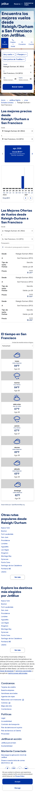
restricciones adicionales (17, 673)
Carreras (5, 703)
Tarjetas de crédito (8, 687)
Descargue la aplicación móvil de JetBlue (13, 756)
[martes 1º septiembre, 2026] (26, 188)
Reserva (18, 4)
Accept (17, 782)
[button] (22, 54)
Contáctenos (6, 709)
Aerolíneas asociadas (9, 693)
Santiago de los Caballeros (11, 565)
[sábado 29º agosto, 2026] (16, 188)
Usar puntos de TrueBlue (13, 59)
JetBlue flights (14, 100)
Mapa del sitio (6, 706)
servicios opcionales (24, 671)
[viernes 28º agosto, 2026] (13, 188)
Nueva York (5, 528)
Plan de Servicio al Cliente (11, 731)
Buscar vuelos (17, 87)
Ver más (17, 577)
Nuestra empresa (7, 690)
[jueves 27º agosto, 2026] (10, 188)
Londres (4, 544)
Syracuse (4, 559)
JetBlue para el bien (8, 743)
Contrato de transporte (10, 724)
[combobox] (17, 131)
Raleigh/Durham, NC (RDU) (14, 67)
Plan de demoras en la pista (11, 727)
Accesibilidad (6, 721)
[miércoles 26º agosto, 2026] (7, 188)
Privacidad (5, 734)
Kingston (4, 553)
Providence (5, 540)
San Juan (4, 537)
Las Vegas (5, 550)
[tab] (4, 43)
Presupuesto (5, 243)
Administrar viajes (28, 4)
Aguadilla (4, 547)
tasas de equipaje (7, 671)
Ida (4, 78)
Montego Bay (6, 556)
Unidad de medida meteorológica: (22, 342)
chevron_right (32, 153)
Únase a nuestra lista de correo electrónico (13, 761)
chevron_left (2, 153)
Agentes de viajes (8, 696)
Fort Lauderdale (7, 534)
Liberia (3, 572)
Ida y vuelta (8, 54)
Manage (17, 788)
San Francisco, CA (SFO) (13, 73)
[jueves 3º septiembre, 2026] (32, 188)
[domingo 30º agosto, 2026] (19, 188)
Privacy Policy (19, 776)
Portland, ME (6, 569)
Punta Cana (5, 562)
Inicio (3, 100)
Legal (3, 718)
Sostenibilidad (6, 746)
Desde (5, 64)
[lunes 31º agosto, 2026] (22, 182)
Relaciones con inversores (12, 700)
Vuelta (21, 78)
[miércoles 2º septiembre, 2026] (29, 188)
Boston (4, 531)
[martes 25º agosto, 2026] (4, 188)
